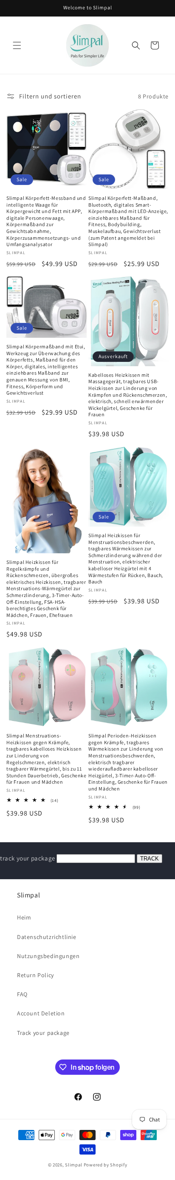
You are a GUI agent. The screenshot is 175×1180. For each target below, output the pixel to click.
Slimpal (73, 1165)
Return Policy (35, 975)
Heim (24, 917)
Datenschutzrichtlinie (46, 937)
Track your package (43, 1033)
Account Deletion (41, 1013)
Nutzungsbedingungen (48, 956)
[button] (17, 45)
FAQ (22, 994)
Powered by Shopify (105, 1165)
